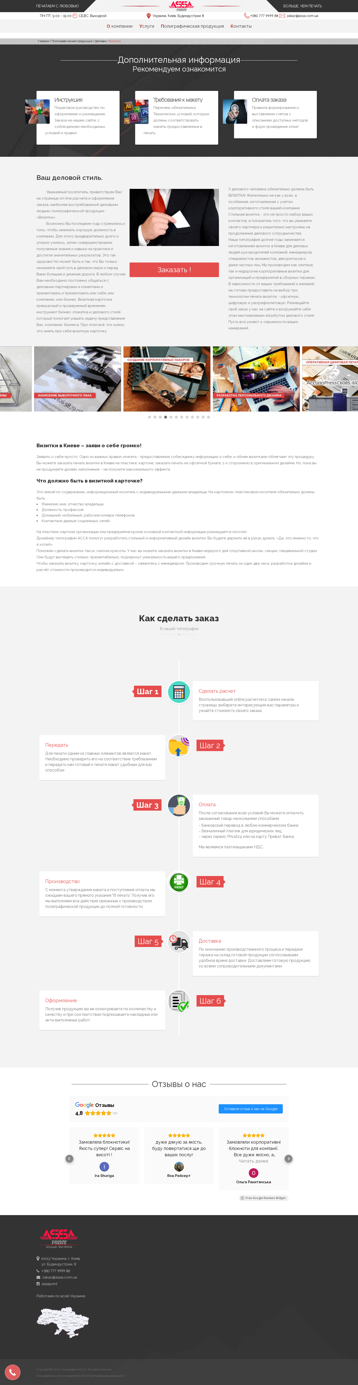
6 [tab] (176, 417)
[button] (69, 1159)
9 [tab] (192, 417)
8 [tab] (187, 417)
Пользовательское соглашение (57, 1375)
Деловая (100, 41)
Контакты (241, 26)
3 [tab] (160, 417)
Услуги (146, 26)
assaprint (48, 1284)
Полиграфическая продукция (192, 26)
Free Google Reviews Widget (265, 1198)
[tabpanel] (44, 379)
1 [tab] (149, 417)
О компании (119, 26)
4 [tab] (165, 417)
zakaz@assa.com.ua (302, 16)
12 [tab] (208, 417)
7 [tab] (181, 417)
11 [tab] (203, 417)
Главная (43, 41)
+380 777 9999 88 (264, 16)
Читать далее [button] (179, 1161)
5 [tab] (171, 417)
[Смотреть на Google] (104, 1167)
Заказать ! (174, 269)
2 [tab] (154, 417)
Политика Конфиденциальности (103, 1375)
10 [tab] (197, 417)
